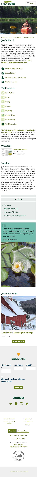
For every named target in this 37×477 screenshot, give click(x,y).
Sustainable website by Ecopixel (18, 472)
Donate (27, 425)
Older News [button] (17, 342)
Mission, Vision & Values (9, 422)
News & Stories (28, 422)
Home (2, 37)
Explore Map (28, 419)
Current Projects (9, 419)
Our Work (8, 37)
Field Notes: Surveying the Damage (17, 333)
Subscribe (18, 387)
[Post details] (18, 313)
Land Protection (17, 37)
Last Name (18, 365)
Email (29, 365)
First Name (6, 366)
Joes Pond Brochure (19, 149)
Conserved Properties (29, 37)
